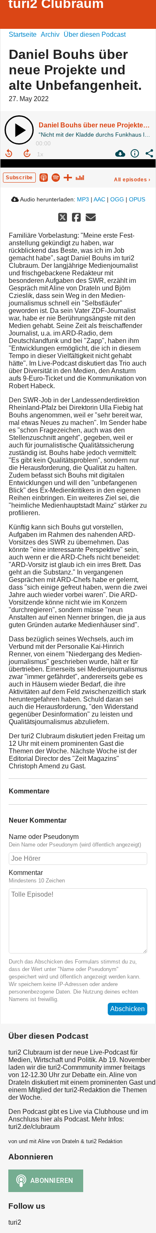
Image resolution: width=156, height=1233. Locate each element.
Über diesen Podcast (95, 34)
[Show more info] (133, 153)
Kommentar (26, 872)
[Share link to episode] (148, 153)
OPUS (137, 199)
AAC (99, 199)
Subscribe (19, 178)
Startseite (23, 34)
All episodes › (132, 180)
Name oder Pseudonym (44, 836)
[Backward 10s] (8, 153)
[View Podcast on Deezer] (80, 177)
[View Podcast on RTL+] (68, 177)
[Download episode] (119, 153)
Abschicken (127, 1008)
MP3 (83, 199)
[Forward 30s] (27, 153)
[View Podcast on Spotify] (56, 177)
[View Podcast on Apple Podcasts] (44, 177)
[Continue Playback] (19, 130)
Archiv (50, 34)
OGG (117, 199)
